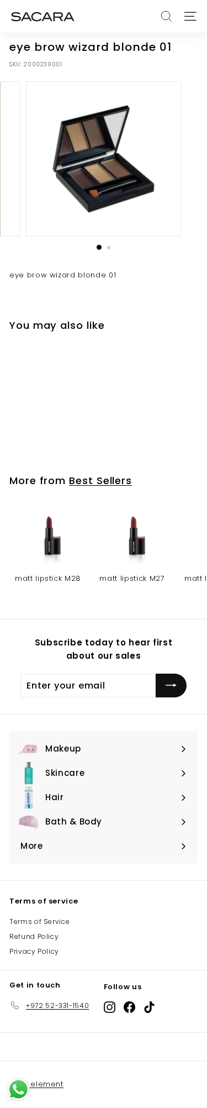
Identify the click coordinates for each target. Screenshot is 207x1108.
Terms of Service (39, 921)
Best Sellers (100, 480)
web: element (36, 1084)
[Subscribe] (171, 686)
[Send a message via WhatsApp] (18, 1089)
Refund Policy (34, 936)
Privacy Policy (34, 951)
